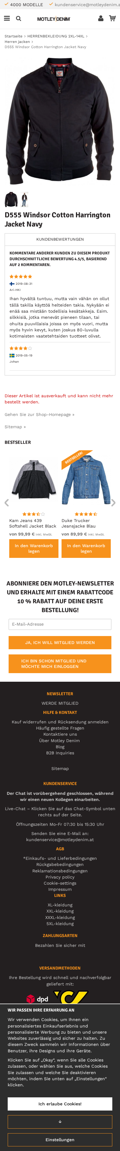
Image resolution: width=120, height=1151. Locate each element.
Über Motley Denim (60, 740)
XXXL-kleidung (60, 917)
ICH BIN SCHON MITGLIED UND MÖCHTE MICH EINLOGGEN (53, 663)
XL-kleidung (60, 904)
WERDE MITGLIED (60, 703)
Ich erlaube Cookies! (60, 1103)
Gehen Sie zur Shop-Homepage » (39, 414)
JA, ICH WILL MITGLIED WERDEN (60, 642)
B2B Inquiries (60, 752)
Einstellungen (60, 1139)
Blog (60, 746)
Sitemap (60, 768)
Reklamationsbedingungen (60, 870)
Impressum (60, 889)
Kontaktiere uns (60, 734)
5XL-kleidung (60, 923)
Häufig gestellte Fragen (60, 728)
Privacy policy (60, 877)
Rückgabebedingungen (60, 864)
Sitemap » (15, 426)
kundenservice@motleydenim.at (60, 839)
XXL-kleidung (60, 911)
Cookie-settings (60, 883)
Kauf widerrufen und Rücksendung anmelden (60, 721)
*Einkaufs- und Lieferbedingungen (60, 858)
